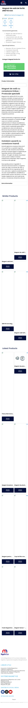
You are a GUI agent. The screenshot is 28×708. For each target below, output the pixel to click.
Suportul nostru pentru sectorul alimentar (13, 670)
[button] (21, 2)
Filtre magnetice (5, 683)
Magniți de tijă (5, 680)
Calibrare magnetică (7, 669)
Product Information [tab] (8, 81)
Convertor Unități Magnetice (9, 668)
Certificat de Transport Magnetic (10, 672)
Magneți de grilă (5, 684)
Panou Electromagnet (9, 414)
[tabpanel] (14, 132)
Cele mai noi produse (7, 673)
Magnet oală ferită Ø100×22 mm (12, 261)
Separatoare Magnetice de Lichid (10, 679)
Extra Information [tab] (7, 183)
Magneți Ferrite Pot (14, 59)
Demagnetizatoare (6, 682)
